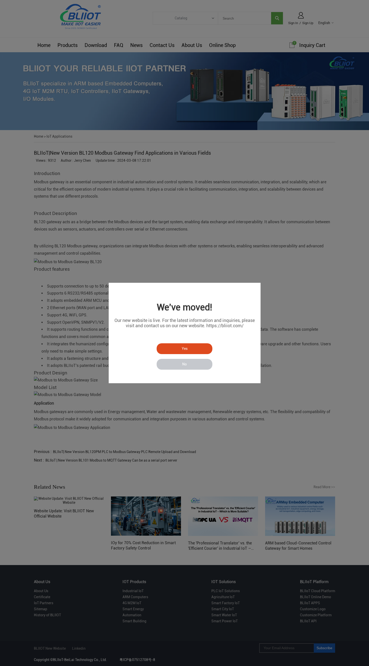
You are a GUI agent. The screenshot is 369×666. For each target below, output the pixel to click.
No (184, 364)
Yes (185, 349)
